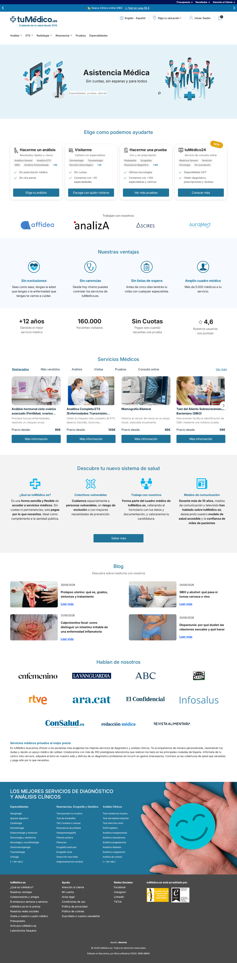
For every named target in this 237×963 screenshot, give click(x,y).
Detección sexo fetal (67, 856)
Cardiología (16, 823)
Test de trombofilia (66, 818)
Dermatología (17, 828)
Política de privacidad (74, 906)
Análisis (14, 35)
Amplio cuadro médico (203, 281)
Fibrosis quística (64, 837)
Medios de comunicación (202, 495)
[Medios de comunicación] (202, 483)
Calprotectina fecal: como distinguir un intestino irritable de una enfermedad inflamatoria (84, 627)
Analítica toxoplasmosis (115, 832)
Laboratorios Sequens (23, 930)
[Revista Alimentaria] (172, 724)
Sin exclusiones (34, 281)
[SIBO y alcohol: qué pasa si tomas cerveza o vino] (152, 594)
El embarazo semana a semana (29, 901)
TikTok (118, 901)
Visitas (98, 369)
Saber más (118, 538)
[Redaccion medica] (118, 724)
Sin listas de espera (146, 281)
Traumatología (17, 852)
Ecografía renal (64, 852)
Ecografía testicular (66, 847)
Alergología (16, 813)
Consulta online (148, 369)
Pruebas (81, 35)
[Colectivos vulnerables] (91, 483)
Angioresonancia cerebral (69, 861)
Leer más (67, 604)
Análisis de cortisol (112, 856)
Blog (118, 566)
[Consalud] (64, 724)
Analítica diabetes (112, 847)
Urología (14, 856)
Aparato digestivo (19, 818)
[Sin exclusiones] (34, 267)
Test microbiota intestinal (116, 818)
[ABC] (145, 675)
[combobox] (87, 93)
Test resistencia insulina (115, 813)
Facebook (120, 887)
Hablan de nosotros (118, 662)
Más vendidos (50, 369)
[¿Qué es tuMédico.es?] (35, 483)
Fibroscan (61, 842)
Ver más (221, 369)
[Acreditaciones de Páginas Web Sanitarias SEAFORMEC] (158, 895)
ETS (28, 35)
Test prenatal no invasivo (69, 813)
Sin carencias (90, 281)
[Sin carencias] (90, 267)
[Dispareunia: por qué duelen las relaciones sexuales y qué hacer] (152, 627)
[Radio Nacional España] (38, 699)
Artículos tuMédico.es (23, 925)
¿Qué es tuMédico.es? (35, 495)
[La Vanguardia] (91, 675)
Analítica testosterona (114, 837)
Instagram (120, 892)
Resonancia (62, 35)
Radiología (43, 35)
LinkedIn (119, 896)
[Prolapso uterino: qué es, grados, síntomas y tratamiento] (34, 594)
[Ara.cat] (91, 699)
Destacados (20, 369)
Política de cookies (73, 911)
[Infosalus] (199, 699)
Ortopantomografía (66, 832)
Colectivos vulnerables (90, 495)
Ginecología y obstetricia (23, 837)
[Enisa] (180, 895)
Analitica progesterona (114, 842)
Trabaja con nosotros (146, 495)
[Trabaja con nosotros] (146, 483)
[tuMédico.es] (33, 19)
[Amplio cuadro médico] (203, 267)
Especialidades (98, 35)
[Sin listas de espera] (147, 267)
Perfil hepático (110, 828)
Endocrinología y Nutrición (23, 832)
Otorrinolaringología (20, 847)
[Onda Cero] (199, 675)
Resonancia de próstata (68, 828)
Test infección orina (113, 823)
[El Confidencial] (145, 699)
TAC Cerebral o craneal (68, 823)
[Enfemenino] (38, 675)
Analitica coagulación (114, 852)
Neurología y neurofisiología (24, 842)
